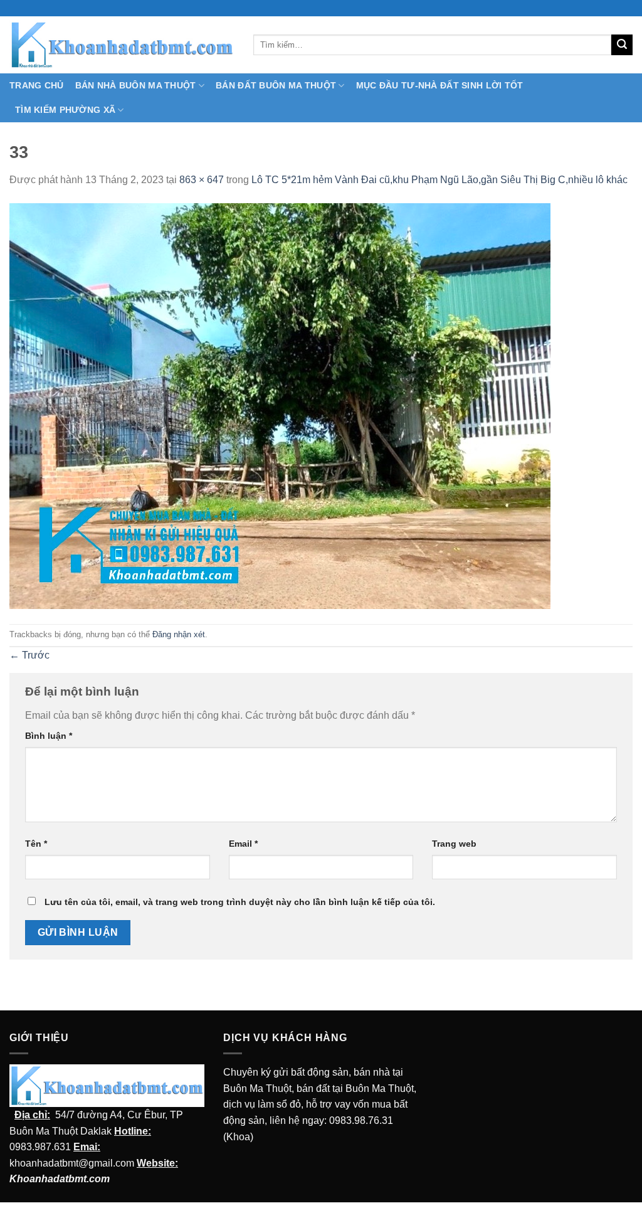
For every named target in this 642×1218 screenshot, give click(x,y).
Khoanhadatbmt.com (59, 1178)
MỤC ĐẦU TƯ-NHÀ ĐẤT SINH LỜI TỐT (440, 85)
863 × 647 (201, 179)
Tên (36, 844)
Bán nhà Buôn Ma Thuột (135, 85)
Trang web (454, 844)
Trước (29, 655)
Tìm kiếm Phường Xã (65, 110)
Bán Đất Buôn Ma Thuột (276, 85)
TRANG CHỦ (36, 85)
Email (243, 844)
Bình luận (48, 736)
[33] (279, 405)
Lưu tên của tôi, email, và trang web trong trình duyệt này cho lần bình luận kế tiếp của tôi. (240, 902)
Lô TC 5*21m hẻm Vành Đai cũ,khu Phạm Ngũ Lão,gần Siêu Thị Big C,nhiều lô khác (439, 179)
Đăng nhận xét (178, 634)
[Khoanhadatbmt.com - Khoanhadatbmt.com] (121, 44)
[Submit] (622, 45)
